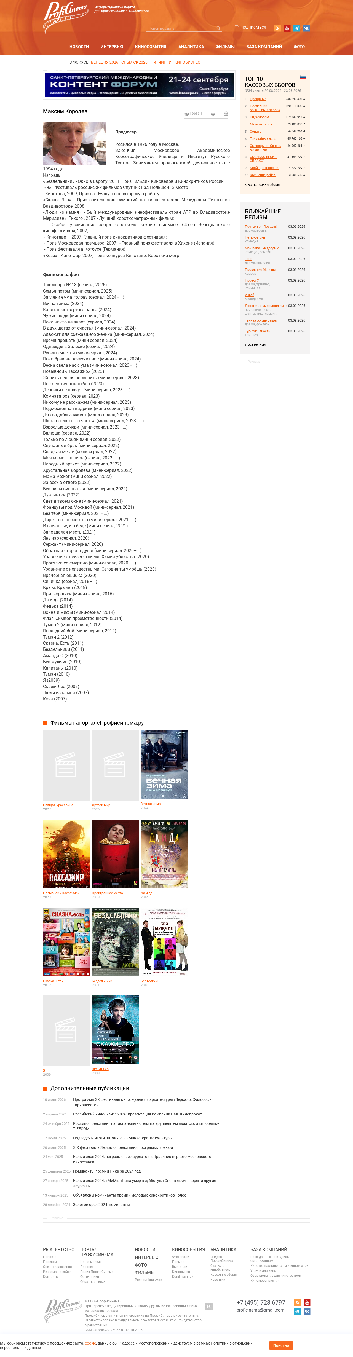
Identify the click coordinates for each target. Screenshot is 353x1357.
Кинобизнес (187, 62)
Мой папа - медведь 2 (262, 248)
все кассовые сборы (264, 185)
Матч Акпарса (261, 124)
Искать (218, 28)
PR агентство (58, 1249)
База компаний (264, 46)
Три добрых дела (263, 139)
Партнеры (88, 1267)
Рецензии (217, 1279)
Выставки (179, 1267)
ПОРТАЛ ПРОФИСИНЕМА (96, 1252)
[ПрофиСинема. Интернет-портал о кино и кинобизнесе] (66, 11)
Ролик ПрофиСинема (97, 1272)
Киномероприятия (265, 1281)
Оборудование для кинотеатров (275, 1276)
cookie (90, 1343)
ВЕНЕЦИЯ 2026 (104, 62)
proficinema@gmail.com (260, 1310)
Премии (178, 1262)
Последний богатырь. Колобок (265, 108)
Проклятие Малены (260, 270)
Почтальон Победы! (261, 227)
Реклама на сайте (57, 1272)
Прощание (258, 99)
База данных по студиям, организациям (270, 1259)
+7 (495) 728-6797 (261, 1302)
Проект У (252, 280)
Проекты (50, 1262)
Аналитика (191, 46)
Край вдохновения (264, 168)
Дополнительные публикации (89, 1088)
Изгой (249, 295)
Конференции (183, 1277)
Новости (79, 46)
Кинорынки (181, 1272)
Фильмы (225, 46)
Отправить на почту (226, 113)
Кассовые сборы (223, 1274)
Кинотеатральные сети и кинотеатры (279, 1266)
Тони (248, 259)
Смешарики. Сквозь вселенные (265, 148)
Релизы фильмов (148, 1280)
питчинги (161, 62)
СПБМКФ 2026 (134, 62)
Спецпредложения (57, 1267)
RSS (277, 28)
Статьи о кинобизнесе (220, 1268)
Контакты (50, 1277)
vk (306, 28)
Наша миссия (91, 1262)
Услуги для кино (263, 1271)
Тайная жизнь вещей (261, 320)
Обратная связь (93, 1282)
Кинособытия (150, 46)
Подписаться (253, 28)
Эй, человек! (259, 117)
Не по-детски (255, 237)
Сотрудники (89, 1277)
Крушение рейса (263, 175)
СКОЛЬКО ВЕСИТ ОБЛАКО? (263, 159)
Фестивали (180, 1257)
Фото (299, 46)
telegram (296, 28)
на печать (213, 114)
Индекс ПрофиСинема (221, 1259)
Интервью (112, 46)
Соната (255, 131)
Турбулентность (257, 331)
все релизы (257, 344)
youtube (287, 28)
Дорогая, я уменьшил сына (266, 306)
